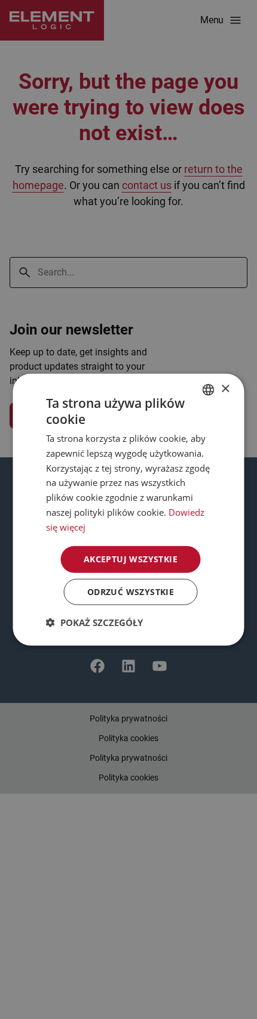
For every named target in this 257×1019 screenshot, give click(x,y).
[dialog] (128, 509)
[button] (94, 622)
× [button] (225, 389)
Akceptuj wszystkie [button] (131, 559)
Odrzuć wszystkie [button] (130, 591)
